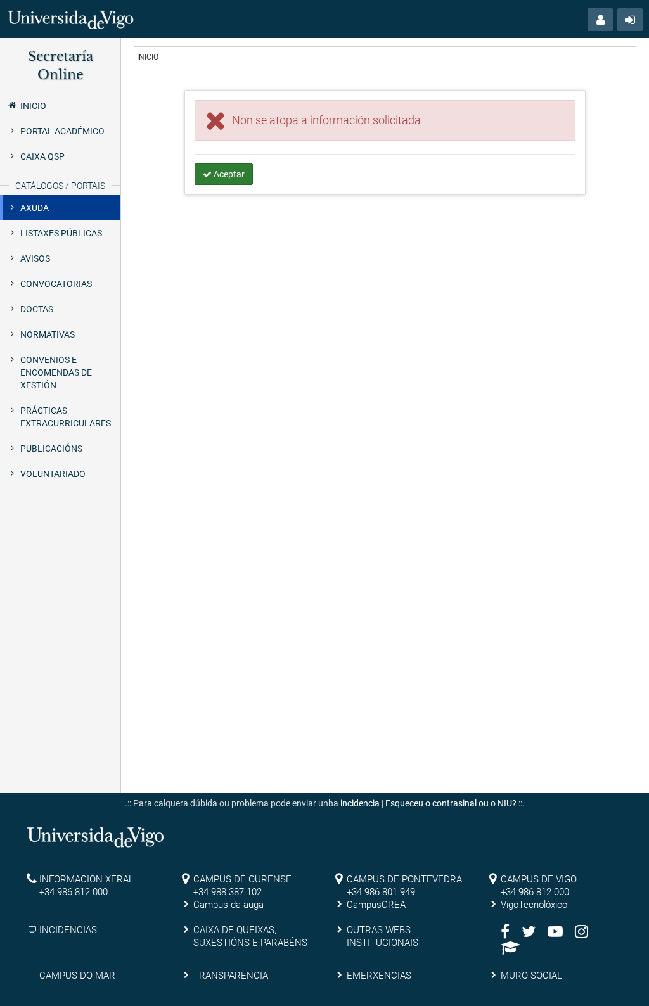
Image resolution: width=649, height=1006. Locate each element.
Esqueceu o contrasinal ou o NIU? (451, 803)
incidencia (360, 803)
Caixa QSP (42, 156)
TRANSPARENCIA (230, 975)
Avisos (35, 258)
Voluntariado (53, 474)
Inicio (33, 106)
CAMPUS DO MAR (77, 975)
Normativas (47, 334)
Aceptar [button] (228, 174)
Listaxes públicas (61, 233)
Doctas (36, 309)
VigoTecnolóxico (534, 904)
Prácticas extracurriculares (65, 416)
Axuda (34, 208)
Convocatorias (56, 284)
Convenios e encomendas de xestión (56, 372)
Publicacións (51, 448)
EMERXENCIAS (379, 975)
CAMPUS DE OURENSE (242, 879)
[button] (600, 19)
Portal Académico (62, 131)
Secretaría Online (60, 65)
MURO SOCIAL (531, 975)
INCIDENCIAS (68, 930)
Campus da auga (228, 904)
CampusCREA (376, 904)
